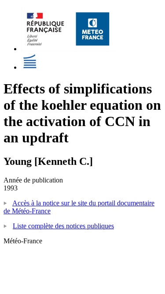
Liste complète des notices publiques (63, 226)
